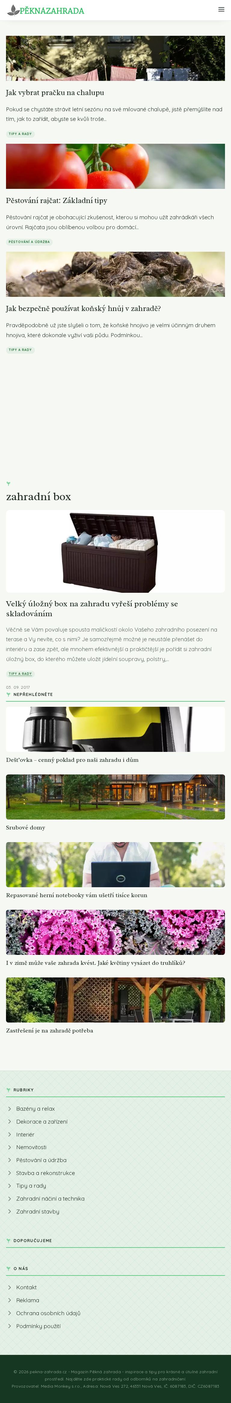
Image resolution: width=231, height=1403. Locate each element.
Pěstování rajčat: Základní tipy (56, 200)
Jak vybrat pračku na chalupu (55, 92)
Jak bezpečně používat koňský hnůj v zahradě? (83, 308)
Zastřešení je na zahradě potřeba (49, 1030)
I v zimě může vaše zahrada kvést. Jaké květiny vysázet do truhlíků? (95, 963)
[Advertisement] (115, 405)
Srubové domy (25, 827)
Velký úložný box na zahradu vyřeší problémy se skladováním (92, 608)
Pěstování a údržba (29, 242)
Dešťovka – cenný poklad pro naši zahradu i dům (72, 760)
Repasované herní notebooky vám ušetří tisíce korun (76, 895)
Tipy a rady (20, 134)
